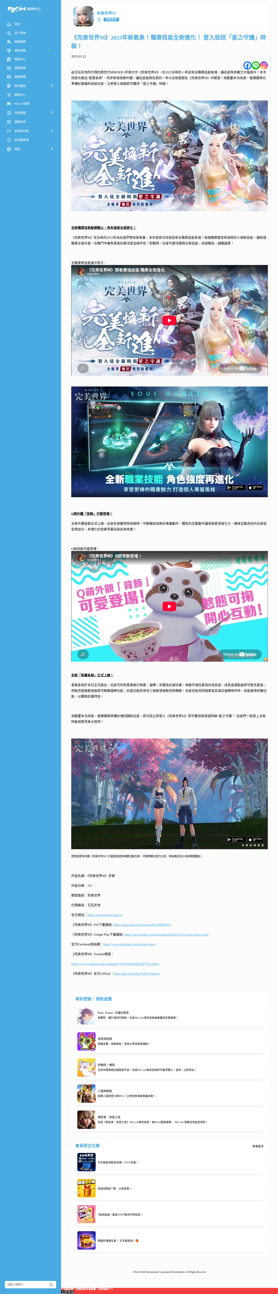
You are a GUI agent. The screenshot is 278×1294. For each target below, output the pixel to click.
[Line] (256, 65)
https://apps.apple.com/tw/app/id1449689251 (142, 924)
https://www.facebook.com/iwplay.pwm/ (129, 944)
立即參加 (67, 1292)
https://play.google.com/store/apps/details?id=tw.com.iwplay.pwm (166, 934)
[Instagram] (264, 65)
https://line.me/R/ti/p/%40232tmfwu (137, 973)
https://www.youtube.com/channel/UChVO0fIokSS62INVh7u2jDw (115, 964)
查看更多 (258, 1146)
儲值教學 (111, 19)
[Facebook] (247, 65)
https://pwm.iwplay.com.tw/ (105, 915)
